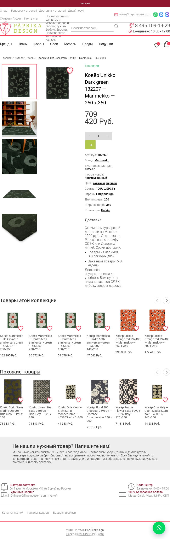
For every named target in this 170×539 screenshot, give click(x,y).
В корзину (93, 146)
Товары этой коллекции (28, 300)
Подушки (106, 44)
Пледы (87, 44)
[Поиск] (116, 26)
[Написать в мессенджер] (159, 528)
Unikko (105, 210)
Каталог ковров (38, 512)
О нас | (4, 10)
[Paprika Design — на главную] (20, 28)
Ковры (39, 44)
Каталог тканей (12, 512)
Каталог (19, 58)
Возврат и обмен (64, 512)
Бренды (6, 44)
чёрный (111, 183)
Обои (54, 44)
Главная (7, 58)
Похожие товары (20, 372)
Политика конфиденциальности (85, 534)
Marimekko (102, 160)
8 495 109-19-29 (152, 25)
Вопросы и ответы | (24, 10)
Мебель (70, 44)
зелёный (99, 183)
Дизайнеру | (76, 10)
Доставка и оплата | (52, 10)
